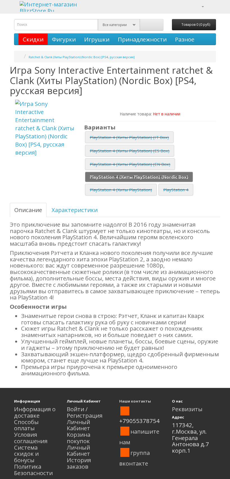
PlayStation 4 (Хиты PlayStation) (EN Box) (130, 164)
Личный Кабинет (78, 425)
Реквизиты (187, 409)
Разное (184, 39)
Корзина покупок (78, 438)
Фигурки (64, 39)
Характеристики (75, 210)
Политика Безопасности (33, 469)
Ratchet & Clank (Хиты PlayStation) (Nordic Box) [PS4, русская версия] (82, 57)
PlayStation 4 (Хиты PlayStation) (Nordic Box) (139, 177)
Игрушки (96, 39)
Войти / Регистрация (84, 412)
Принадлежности (142, 39)
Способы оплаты (26, 425)
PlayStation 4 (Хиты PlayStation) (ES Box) (129, 151)
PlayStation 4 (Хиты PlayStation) (121, 189)
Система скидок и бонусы (26, 453)
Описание (28, 210)
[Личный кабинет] (199, 6)
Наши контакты (135, 401)
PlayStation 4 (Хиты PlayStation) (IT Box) (129, 137)
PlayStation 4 (175, 189)
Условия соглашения (30, 438)
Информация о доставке (35, 412)
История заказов (79, 463)
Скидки (33, 39)
